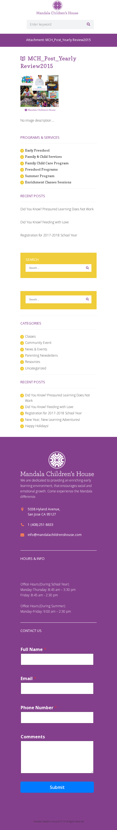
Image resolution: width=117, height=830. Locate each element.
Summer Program (39, 176)
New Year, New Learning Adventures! (52, 419)
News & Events (36, 349)
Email (28, 678)
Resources (32, 361)
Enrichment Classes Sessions (48, 182)
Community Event (38, 342)
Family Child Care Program (47, 163)
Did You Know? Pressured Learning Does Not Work (57, 209)
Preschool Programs (41, 169)
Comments (33, 736)
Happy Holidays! (36, 426)
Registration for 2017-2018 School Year (48, 235)
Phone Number (39, 707)
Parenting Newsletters (41, 355)
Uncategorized (35, 368)
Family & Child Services (43, 157)
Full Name (33, 649)
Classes (30, 336)
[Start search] (87, 24)
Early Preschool (37, 150)
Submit (57, 787)
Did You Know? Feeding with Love (44, 222)
